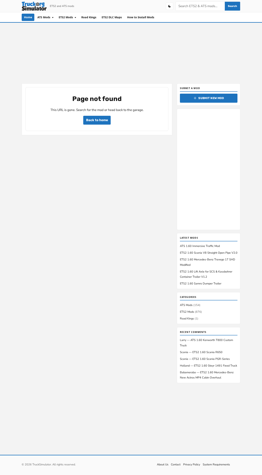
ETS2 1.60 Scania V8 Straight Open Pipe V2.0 (208, 253)
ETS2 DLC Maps (112, 17)
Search (232, 6)
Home (28, 17)
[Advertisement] (131, 52)
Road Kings (88, 17)
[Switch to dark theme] (169, 6)
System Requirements (216, 464)
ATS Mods (44, 17)
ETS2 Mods (66, 17)
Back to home (97, 120)
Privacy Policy (191, 464)
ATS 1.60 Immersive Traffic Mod (200, 246)
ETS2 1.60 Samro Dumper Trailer (200, 283)
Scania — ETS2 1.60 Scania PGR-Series (205, 359)
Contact (175, 464)
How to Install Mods (140, 17)
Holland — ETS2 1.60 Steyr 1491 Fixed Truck (208, 366)
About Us (162, 464)
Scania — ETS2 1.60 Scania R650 (201, 352)
